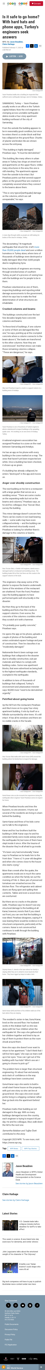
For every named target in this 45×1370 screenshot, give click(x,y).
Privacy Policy (10, 1334)
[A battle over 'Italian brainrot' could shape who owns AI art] (10, 1268)
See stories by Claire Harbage (15, 1200)
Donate (37, 3)
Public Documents (11, 1324)
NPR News (14, 1149)
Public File (8, 1340)
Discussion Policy (11, 1329)
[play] (3, 1367)
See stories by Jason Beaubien (29, 1183)
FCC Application (11, 1345)
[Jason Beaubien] (7, 1169)
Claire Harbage (8, 44)
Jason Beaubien (16, 42)
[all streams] (42, 1367)
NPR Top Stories (30, 1149)
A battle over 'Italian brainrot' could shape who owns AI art (30, 1266)
